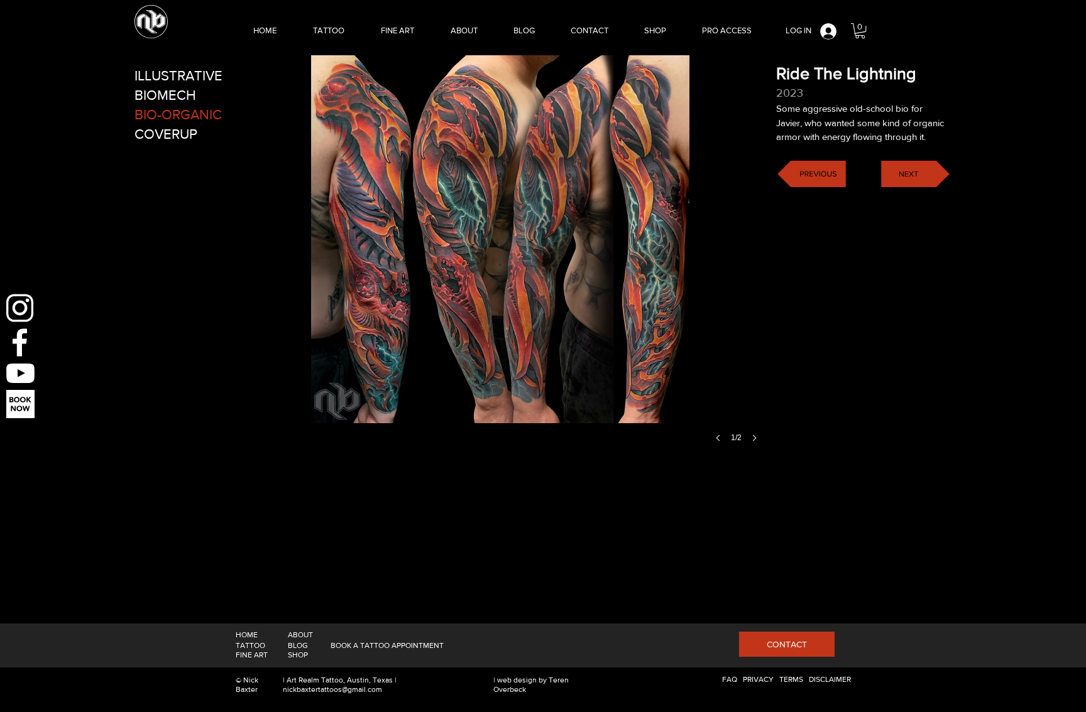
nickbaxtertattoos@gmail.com (332, 689)
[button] (860, 30)
